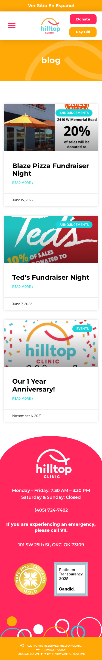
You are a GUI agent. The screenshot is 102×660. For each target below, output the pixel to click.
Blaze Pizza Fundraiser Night (50, 170)
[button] (11, 26)
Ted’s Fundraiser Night (50, 277)
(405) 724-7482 (51, 510)
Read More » (22, 183)
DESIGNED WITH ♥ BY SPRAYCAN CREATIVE (51, 654)
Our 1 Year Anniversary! (33, 385)
